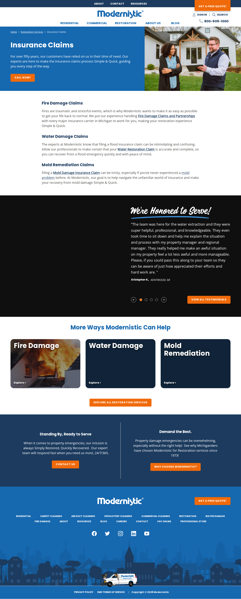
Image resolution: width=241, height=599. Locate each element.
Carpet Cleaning (51, 516)
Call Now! (22, 77)
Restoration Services (32, 32)
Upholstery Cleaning (118, 516)
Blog (175, 23)
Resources (139, 4)
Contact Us (65, 464)
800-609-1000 (216, 21)
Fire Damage (42, 522)
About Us (153, 23)
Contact (117, 4)
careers (121, 522)
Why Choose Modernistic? (175, 467)
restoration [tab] (125, 23)
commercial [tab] (97, 23)
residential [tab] (69, 23)
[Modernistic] (120, 14)
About (99, 4)
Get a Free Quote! (213, 6)
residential (23, 516)
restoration (187, 516)
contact (142, 522)
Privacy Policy (83, 592)
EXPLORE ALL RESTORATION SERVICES (120, 402)
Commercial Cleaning (155, 516)
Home (13, 32)
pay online (164, 522)
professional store (193, 522)
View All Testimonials (209, 299)
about (64, 522)
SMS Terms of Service (111, 592)
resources (84, 522)
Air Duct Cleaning (83, 516)
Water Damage (215, 516)
